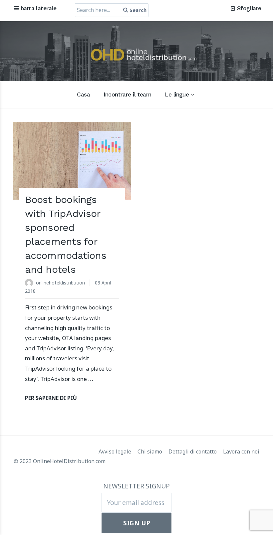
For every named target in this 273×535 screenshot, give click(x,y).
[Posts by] (30, 283)
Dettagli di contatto (193, 451)
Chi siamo (150, 451)
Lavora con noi (241, 451)
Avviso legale (116, 451)
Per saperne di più (51, 398)
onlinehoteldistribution (60, 282)
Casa (83, 94)
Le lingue (177, 94)
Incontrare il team (127, 94)
